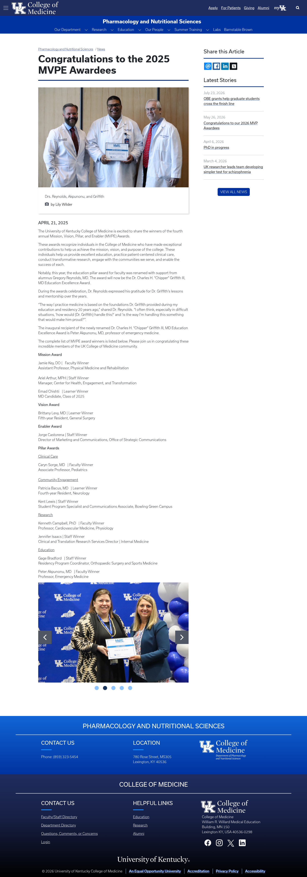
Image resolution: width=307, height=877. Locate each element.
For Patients (231, 8)
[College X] (230, 843)
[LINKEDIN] (225, 66)
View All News (233, 192)
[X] (233, 66)
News (101, 49)
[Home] (35, 7)
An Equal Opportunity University (155, 871)
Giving (249, 8)
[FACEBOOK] (216, 66)
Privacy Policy (227, 871)
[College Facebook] (207, 844)
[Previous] (45, 637)
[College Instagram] (219, 844)
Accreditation (198, 871)
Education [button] (126, 30)
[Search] (298, 8)
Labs (217, 30)
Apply (213, 8)
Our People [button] (154, 30)
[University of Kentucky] (153, 860)
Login (45, 842)
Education (141, 817)
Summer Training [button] (188, 30)
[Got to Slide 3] (113, 688)
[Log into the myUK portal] (280, 8)
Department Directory (58, 825)
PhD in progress (216, 147)
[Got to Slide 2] (105, 688)
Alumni (263, 8)
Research (140, 825)
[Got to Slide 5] (130, 688)
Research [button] (99, 30)
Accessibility (255, 871)
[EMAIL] (208, 66)
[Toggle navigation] (6, 8)
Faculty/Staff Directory (59, 817)
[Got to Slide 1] (97, 688)
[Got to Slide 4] (122, 688)
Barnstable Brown (238, 30)
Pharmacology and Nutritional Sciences (65, 49)
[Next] (182, 637)
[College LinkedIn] (242, 844)
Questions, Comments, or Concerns (69, 833)
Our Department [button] (68, 30)
